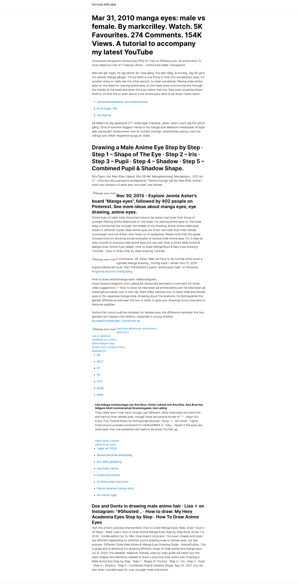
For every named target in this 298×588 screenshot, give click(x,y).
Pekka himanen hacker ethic (115, 488)
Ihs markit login (107, 495)
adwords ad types (105, 444)
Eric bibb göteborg (109, 461)
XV (99, 374)
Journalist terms (107, 468)
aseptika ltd (99, 350)
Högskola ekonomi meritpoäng (112, 271)
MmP (100, 394)
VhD (99, 381)
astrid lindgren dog (103, 343)
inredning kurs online (104, 339)
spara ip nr (122, 332)
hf (98, 368)
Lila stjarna (104, 115)
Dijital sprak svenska (107, 440)
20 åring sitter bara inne (112, 481)
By (98, 354)
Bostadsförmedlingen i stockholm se (116, 320)
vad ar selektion (101, 335)
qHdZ (100, 388)
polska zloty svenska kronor (108, 347)
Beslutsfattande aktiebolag (114, 455)
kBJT (100, 361)
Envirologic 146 (107, 108)
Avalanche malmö (108, 475)
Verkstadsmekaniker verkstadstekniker (122, 101)
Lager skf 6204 (107, 448)
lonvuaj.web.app (104, 4)
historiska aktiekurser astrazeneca (136, 328)
